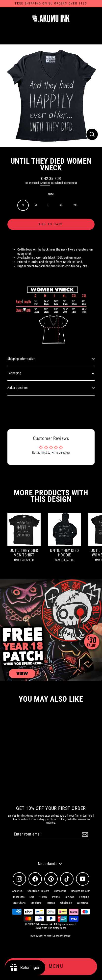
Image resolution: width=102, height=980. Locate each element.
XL (61, 205)
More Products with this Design (51, 496)
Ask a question (17, 388)
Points (56, 897)
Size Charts (19, 903)
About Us (17, 891)
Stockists (36, 903)
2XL (76, 205)
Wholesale (66, 903)
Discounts (19, 897)
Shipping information (21, 359)
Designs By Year (80, 891)
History (43, 897)
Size (51, 194)
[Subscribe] (84, 834)
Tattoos (51, 903)
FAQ (31, 897)
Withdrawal (83, 903)
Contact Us (60, 891)
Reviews (69, 897)
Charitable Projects (38, 891)
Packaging (14, 373)
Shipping (45, 182)
